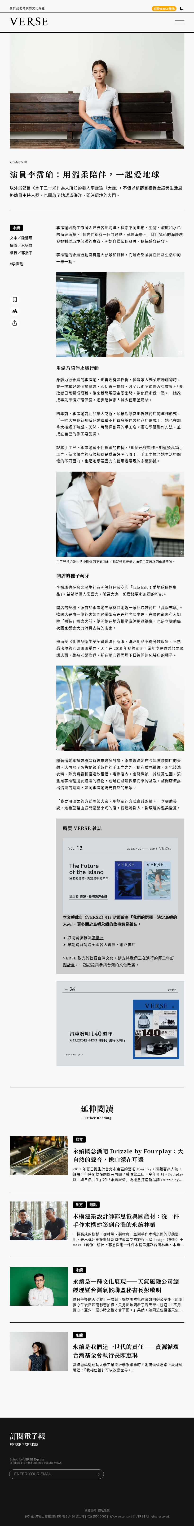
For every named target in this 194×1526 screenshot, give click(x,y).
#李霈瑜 (16, 264)
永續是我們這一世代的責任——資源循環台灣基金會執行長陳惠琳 (126, 1350)
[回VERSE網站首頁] (29, 21)
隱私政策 (104, 1510)
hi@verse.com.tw (120, 1516)
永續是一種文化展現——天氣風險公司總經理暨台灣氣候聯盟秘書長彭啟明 (126, 1285)
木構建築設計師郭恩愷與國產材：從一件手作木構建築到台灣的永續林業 (126, 1220)
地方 (79, 1205)
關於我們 (90, 1510)
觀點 (93, 1205)
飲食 (79, 1139)
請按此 (98, 938)
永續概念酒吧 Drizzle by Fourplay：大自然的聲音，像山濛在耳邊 (128, 1155)
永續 (16, 228)
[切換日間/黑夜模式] (181, 9)
